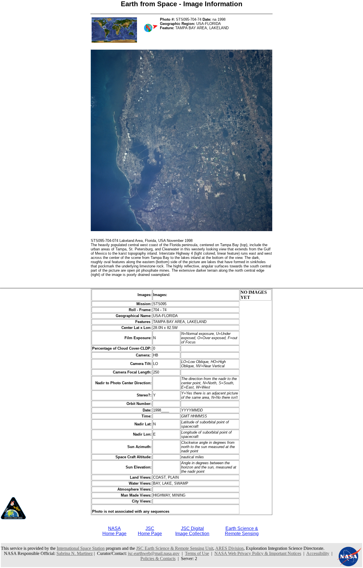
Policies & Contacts (158, 558)
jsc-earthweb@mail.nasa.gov (154, 553)
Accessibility (317, 553)
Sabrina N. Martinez (74, 553)
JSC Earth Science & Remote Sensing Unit (174, 548)
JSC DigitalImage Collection (192, 531)
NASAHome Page (114, 531)
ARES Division (229, 548)
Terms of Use (197, 553)
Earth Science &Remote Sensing (242, 531)
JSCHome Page (150, 531)
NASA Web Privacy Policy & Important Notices (257, 553)
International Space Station (81, 548)
